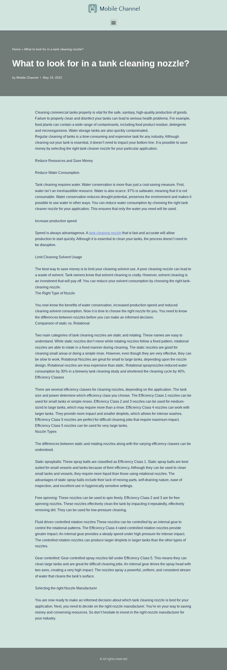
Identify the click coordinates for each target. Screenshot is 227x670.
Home (16, 49)
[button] (113, 22)
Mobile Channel (27, 77)
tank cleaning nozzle (105, 233)
